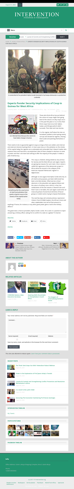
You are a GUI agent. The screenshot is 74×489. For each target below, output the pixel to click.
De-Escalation (31, 482)
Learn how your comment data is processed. (45, 353)
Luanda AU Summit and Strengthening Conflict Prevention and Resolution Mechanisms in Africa (40, 382)
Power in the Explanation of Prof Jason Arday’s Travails (34, 373)
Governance (10, 484)
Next (55, 243)
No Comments (51, 109)
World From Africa (38, 109)
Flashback (40, 482)
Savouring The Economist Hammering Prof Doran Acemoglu (35, 398)
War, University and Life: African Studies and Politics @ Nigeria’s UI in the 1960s (48, 247)
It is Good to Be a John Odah (25, 390)
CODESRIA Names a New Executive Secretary (16, 296)
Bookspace (21, 482)
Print (59, 111)
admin (15, 109)
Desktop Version (31, 486)
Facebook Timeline (15, 442)
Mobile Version (43, 486)
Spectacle (61, 482)
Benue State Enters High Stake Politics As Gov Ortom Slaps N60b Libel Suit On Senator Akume (24, 248)
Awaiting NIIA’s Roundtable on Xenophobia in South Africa (37, 296)
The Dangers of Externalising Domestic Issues (55, 298)
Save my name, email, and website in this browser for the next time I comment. (33, 342)
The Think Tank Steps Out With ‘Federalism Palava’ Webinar (35, 365)
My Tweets (11, 413)
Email (64, 111)
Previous (20, 243)
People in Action (11, 482)
